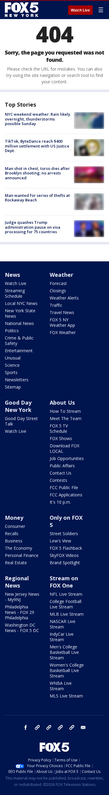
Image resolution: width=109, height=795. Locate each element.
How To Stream (65, 411)
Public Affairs (62, 466)
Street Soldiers (64, 533)
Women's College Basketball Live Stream (67, 670)
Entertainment (19, 350)
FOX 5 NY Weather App (62, 322)
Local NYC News (21, 303)
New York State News (20, 313)
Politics (12, 330)
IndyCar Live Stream (62, 636)
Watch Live (80, 10)
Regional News (17, 582)
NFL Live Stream (66, 594)
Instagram (37, 727)
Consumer (15, 526)
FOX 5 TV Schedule (59, 428)
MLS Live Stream (66, 696)
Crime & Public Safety (19, 340)
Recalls (11, 533)
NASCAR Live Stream (62, 624)
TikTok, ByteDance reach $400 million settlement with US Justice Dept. (37, 145)
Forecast (58, 283)
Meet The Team (65, 418)
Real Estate (16, 562)
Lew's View (60, 541)
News (12, 274)
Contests (58, 480)
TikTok (49, 727)
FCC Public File (64, 487)
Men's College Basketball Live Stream (64, 652)
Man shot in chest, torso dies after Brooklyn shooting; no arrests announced (37, 173)
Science (12, 365)
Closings (58, 290)
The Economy (18, 548)
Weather (61, 274)
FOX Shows (61, 438)
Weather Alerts (64, 298)
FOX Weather (63, 332)
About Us (62, 402)
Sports (11, 372)
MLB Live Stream (67, 614)
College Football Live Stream (65, 604)
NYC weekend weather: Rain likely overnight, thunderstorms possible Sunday (37, 118)
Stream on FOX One (64, 582)
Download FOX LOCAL (64, 448)
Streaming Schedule (15, 293)
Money (14, 517)
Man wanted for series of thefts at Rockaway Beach (37, 198)
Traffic (56, 305)
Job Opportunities (67, 458)
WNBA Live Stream (61, 685)
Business (13, 541)
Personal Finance (21, 555)
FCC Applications (66, 495)
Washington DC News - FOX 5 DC (22, 627)
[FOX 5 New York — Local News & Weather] (22, 9)
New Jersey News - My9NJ (22, 596)
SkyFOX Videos (64, 555)
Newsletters (16, 380)
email (83, 727)
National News (19, 323)
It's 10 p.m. (60, 502)
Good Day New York (18, 406)
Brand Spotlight (65, 562)
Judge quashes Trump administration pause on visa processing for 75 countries (32, 227)
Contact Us (60, 473)
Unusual (13, 358)
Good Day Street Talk (21, 421)
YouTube (60, 727)
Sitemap (13, 387)
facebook (26, 727)
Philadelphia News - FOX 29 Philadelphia (19, 612)
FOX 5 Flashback (66, 548)
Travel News (62, 312)
